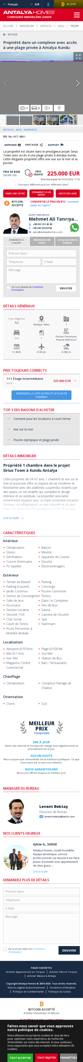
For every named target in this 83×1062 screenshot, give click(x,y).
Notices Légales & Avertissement (26, 987)
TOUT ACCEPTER (20, 1058)
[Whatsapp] (74, 232)
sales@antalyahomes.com (47, 232)
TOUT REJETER (46, 1057)
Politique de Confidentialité (28, 991)
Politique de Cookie (59, 991)
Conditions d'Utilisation (63, 987)
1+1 (17, 338)
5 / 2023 (16, 352)
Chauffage (11, 676)
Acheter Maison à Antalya (41, 975)
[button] (77, 83)
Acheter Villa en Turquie (63, 971)
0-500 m (66, 352)
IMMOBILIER (27, 26)
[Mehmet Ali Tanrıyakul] (15, 232)
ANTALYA (46, 26)
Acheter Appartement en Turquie (25, 971)
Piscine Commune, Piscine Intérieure (66, 338)
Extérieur (11, 575)
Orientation (13, 697)
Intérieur (10, 541)
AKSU (61, 26)
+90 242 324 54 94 (42, 228)
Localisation (13, 642)
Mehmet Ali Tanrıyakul (54, 219)
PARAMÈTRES (68, 1057)
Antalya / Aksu (41, 324)
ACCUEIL (8, 26)
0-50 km (41, 352)
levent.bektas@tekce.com (59, 816)
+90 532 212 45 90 (42, 224)
